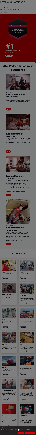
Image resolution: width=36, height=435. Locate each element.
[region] (18, 430)
